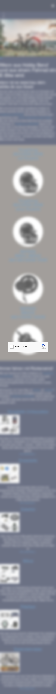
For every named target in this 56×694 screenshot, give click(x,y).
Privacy (40, 350)
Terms (44, 350)
